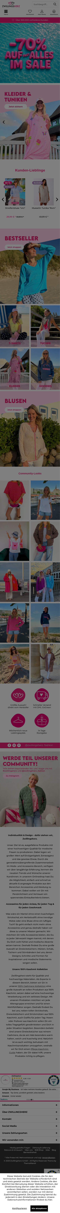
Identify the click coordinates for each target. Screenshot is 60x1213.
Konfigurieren (19, 1208)
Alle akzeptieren (39, 1208)
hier (50, 1199)
